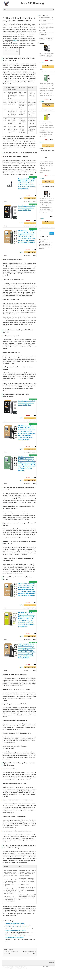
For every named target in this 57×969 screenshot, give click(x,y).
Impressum (51, 962)
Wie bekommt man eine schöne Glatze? (15, 934)
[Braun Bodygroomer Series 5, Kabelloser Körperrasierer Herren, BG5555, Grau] (47, 48)
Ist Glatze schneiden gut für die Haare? (15, 923)
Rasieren (15, 40)
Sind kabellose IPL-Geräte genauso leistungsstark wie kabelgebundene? (46, 34)
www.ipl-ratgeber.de (45, 244)
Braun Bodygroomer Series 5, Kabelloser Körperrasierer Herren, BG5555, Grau (26, 208)
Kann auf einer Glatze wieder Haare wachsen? (16, 926)
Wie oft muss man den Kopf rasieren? (14, 937)
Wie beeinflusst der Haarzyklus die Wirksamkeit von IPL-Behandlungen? (46, 29)
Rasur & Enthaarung (32, 3)
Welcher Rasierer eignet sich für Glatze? (15, 930)
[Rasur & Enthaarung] (5, 6)
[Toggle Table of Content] (16, 50)
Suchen (40, 230)
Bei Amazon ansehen (30, 198)
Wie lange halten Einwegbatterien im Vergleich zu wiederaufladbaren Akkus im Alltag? (46, 19)
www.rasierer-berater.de (46, 245)
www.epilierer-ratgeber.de (46, 242)
